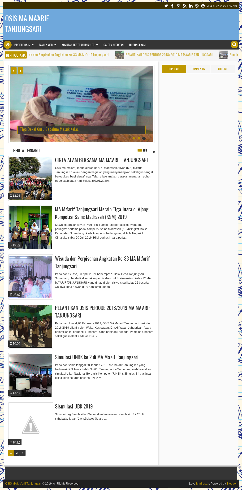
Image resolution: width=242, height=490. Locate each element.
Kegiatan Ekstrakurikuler (78, 44)
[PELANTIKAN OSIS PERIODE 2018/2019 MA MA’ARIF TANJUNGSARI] (30, 326)
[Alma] (6, 167)
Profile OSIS (22, 44)
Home (8, 45)
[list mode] (140, 150)
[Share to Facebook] (37, 192)
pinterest (203, 5)
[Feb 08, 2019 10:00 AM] (103, 55)
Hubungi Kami (137, 44)
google (178, 5)
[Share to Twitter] (43, 192)
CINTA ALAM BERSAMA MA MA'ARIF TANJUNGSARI (101, 159)
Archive (223, 69)
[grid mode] (145, 150)
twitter (166, 5)
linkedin (191, 5)
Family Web (46, 44)
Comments (198, 69)
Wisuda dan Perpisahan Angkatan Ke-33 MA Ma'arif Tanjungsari (49, 54)
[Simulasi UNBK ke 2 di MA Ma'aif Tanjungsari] (30, 375)
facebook (172, 5)
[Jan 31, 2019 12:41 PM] (207, 55)
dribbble (197, 5)
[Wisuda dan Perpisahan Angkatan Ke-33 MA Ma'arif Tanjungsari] (30, 276)
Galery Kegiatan (114, 44)
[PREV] (14, 70)
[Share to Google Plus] (49, 192)
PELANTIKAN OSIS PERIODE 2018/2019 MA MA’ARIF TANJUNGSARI (152, 54)
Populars (174, 69)
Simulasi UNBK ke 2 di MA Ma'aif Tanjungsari (96, 357)
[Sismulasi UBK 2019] (30, 424)
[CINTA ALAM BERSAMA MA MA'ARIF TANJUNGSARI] (30, 178)
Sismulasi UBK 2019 (74, 406)
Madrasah (202, 483)
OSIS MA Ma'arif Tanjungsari (23, 483)
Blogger (232, 483)
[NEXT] (20, 70)
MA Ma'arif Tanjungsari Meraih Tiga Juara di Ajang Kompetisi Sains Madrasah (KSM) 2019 (101, 212)
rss (185, 5)
